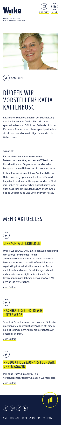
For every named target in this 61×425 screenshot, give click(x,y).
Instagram (12, 408)
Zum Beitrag (9, 287)
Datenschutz (45, 417)
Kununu (25, 408)
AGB (5, 417)
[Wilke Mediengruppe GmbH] (15, 14)
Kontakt (15, 417)
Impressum (28, 417)
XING (18, 408)
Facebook (5, 408)
